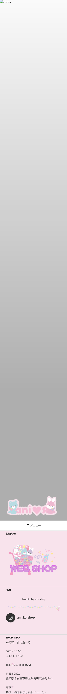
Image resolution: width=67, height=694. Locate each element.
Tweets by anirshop (33, 599)
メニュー (35, 525)
